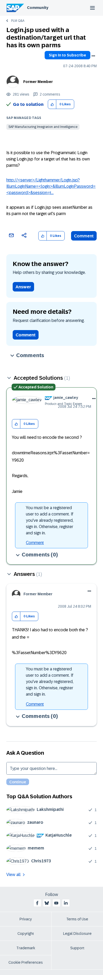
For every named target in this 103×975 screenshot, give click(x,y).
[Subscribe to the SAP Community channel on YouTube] (56, 903)
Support (77, 948)
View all (13, 874)
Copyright (25, 933)
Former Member (38, 82)
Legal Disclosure (77, 933)
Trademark (25, 948)
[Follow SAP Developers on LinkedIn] (66, 903)
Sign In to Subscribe (67, 55)
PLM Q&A (17, 21)
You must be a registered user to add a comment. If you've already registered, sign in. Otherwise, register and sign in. (49, 520)
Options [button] (93, 56)
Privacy (26, 919)
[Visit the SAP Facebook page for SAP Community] (37, 903)
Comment (84, 236)
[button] (52, 104)
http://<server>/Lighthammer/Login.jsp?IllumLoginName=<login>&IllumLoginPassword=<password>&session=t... (51, 186)
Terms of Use (77, 919)
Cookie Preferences (25, 962)
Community (37, 8)
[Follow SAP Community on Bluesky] (47, 903)
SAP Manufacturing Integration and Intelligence (42, 127)
